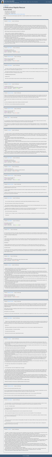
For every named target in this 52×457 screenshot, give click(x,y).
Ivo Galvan (21, 14)
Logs (30, 1)
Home (21, 1)
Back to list (6, 5)
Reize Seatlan (11, 14)
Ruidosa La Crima (16, 14)
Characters (24, 1)
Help (33, 1)
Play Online (36, 1)
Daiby (24, 14)
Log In (47, 1)
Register (49, 1)
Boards (28, 1)
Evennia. (28, 455)
